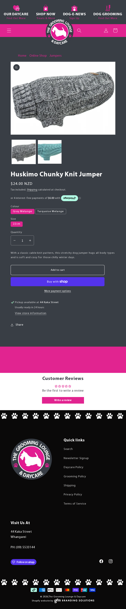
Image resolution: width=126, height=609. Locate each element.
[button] (9, 30)
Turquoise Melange (50, 211)
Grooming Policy (75, 476)
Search (68, 449)
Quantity (16, 232)
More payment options (57, 291)
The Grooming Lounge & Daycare (67, 597)
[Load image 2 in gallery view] (50, 152)
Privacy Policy (73, 494)
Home (22, 55)
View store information (30, 313)
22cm (16, 223)
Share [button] (19, 324)
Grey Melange (22, 211)
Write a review (63, 400)
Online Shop (38, 55)
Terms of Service (75, 503)
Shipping (32, 189)
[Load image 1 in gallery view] (24, 152)
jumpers (56, 55)
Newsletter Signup (76, 458)
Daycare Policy (74, 467)
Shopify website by (42, 601)
